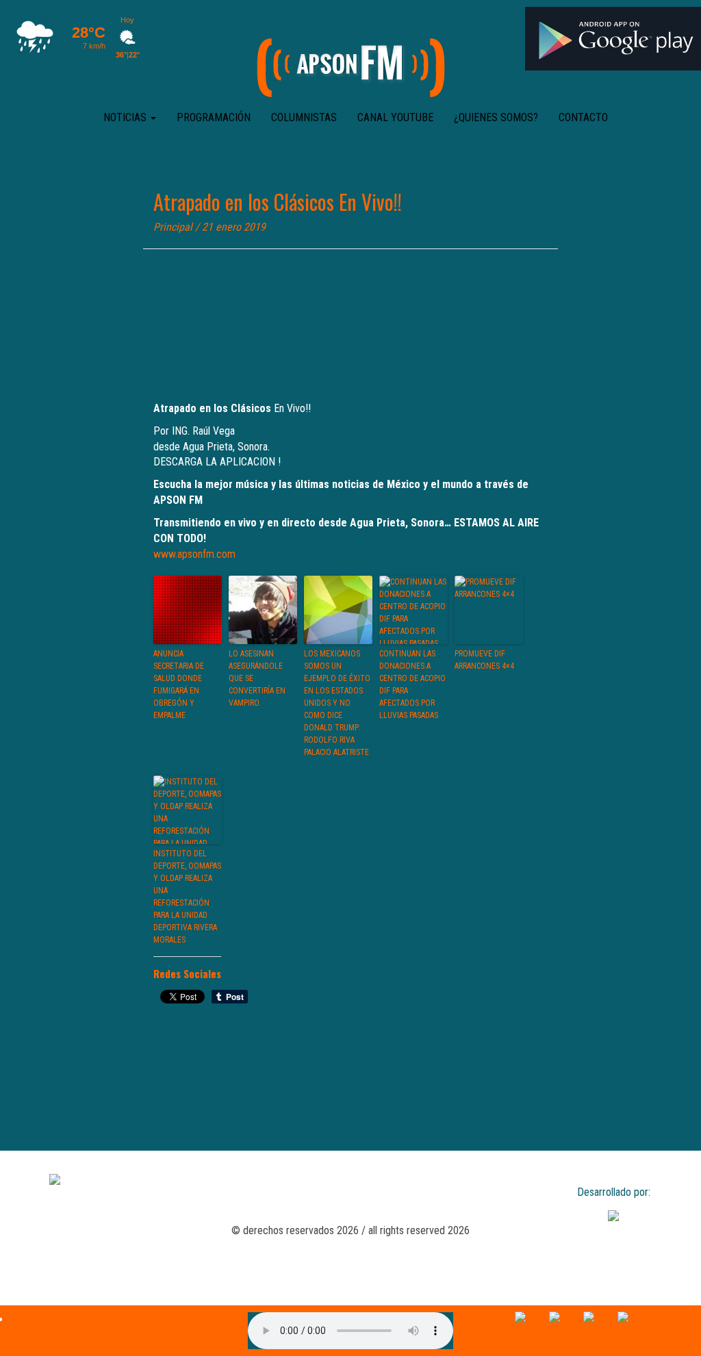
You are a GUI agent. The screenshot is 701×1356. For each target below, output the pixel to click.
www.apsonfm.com (194, 554)
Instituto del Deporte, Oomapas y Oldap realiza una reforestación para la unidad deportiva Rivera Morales (187, 897)
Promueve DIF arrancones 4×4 (484, 660)
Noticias (126, 117)
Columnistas (304, 117)
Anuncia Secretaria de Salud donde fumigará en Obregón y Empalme (178, 684)
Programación (214, 117)
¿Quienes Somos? (496, 117)
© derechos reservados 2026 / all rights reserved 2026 (350, 1230)
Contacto (583, 117)
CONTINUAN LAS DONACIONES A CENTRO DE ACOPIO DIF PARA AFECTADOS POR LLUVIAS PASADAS (412, 684)
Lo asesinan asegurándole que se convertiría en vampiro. (257, 678)
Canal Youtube (395, 117)
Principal (172, 226)
